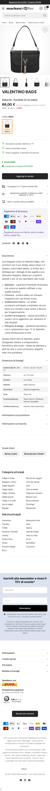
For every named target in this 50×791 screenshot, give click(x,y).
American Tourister (10, 531)
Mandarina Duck (33, 520)
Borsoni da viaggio (34, 478)
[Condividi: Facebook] (13, 243)
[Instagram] (25, 780)
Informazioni (8, 653)
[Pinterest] (29, 780)
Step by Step (31, 535)
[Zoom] (45, 29)
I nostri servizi (9, 659)
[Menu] (3, 8)
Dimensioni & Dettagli (12, 360)
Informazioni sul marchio (14, 423)
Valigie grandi (7, 497)
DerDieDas (30, 543)
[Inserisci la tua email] (25, 608)
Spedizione (27, 105)
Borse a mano (21, 22)
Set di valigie (7, 504)
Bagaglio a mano (9, 482)
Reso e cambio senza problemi (20, 201)
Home (4, 22)
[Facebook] (21, 780)
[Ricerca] (44, 15)
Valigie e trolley (8, 478)
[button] (9, 96)
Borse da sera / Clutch (36, 22)
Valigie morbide (8, 493)
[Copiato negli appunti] (27, 243)
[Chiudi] (1, 789)
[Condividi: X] (18, 243)
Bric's (4, 550)
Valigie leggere (8, 485)
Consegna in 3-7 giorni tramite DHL (22, 186)
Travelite (5, 524)
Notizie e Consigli (10, 671)
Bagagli (5, 508)
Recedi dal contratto (25, 713)
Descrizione (8, 255)
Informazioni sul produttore (15, 415)
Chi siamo (7, 665)
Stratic (5, 543)
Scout (28, 539)
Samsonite (6, 520)
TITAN (4, 528)
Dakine (29, 528)
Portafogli (30, 504)
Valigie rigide (7, 489)
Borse (11, 22)
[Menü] (21, 696)
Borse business (32, 500)
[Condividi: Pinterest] (23, 243)
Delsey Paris (7, 539)
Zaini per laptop (32, 482)
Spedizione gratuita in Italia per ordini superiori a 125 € (26, 194)
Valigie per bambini (34, 493)
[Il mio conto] (41, 8)
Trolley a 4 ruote (9, 500)
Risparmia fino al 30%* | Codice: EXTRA (25, 2)
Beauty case (31, 497)
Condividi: (6, 243)
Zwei (28, 524)
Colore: (7, 117)
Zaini (28, 485)
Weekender (31, 508)
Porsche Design (8, 546)
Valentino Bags (19, 91)
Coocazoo (30, 546)
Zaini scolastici (32, 489)
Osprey (5, 535)
